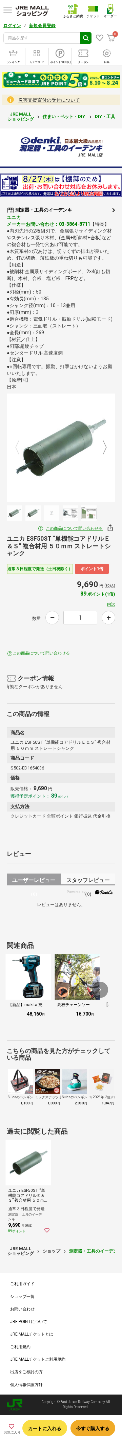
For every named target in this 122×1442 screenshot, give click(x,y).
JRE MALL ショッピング (20, 116)
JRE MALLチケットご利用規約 (37, 1359)
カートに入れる (44, 1428)
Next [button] (100, 448)
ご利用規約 (20, 1346)
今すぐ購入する (92, 1428)
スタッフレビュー (88, 881)
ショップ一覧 (22, 1296)
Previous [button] (21, 448)
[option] (61, 448)
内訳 (111, 604)
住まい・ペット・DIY (64, 116)
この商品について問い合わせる (74, 528)
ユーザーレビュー (34, 881)
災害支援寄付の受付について (49, 100)
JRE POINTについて (28, 1321)
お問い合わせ (22, 1309)
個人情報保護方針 (26, 1384)
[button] (100, 989)
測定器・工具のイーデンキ (43, 210)
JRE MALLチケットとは (31, 1334)
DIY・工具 (105, 116)
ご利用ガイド (22, 1283)
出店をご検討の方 (26, 1371)
